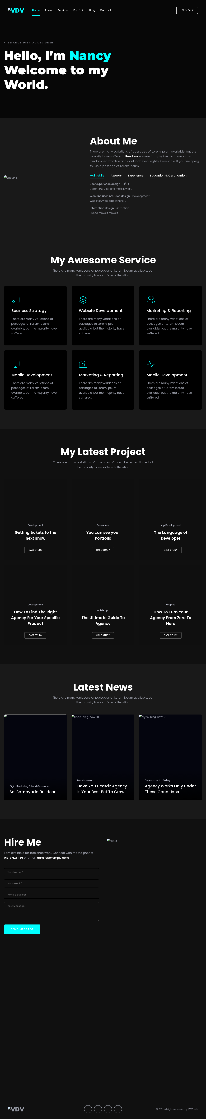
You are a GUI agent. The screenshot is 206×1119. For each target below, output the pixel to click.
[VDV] (16, 10)
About (49, 10)
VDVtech (193, 1109)
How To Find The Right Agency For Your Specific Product (35, 617)
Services (63, 10)
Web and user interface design (120, 196)
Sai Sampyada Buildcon (33, 791)
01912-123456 (13, 858)
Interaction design (109, 208)
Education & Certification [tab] (168, 175)
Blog (92, 10)
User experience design (109, 184)
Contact (105, 10)
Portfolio (78, 10)
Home (36, 10)
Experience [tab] (136, 175)
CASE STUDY (35, 550)
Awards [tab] (116, 175)
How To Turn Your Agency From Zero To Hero (170, 617)
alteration (130, 156)
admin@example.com (53, 858)
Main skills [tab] (97, 175)
